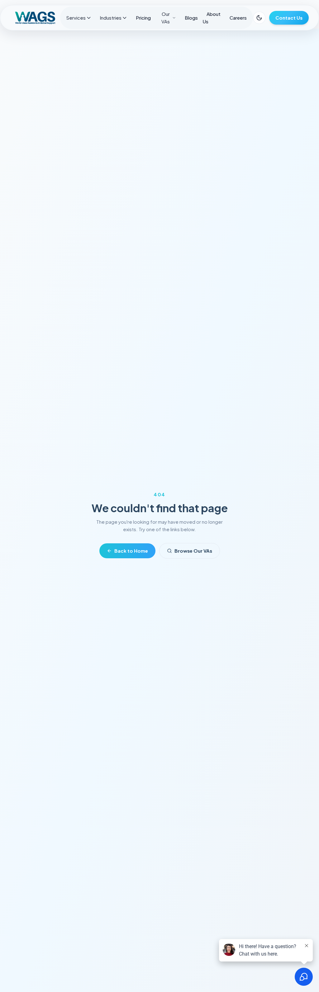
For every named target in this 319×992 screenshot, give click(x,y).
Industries (110, 18)
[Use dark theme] (259, 18)
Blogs (191, 18)
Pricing (143, 18)
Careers (238, 18)
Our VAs (165, 17)
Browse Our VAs (193, 551)
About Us (212, 17)
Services (76, 18)
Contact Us (288, 18)
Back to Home (131, 551)
